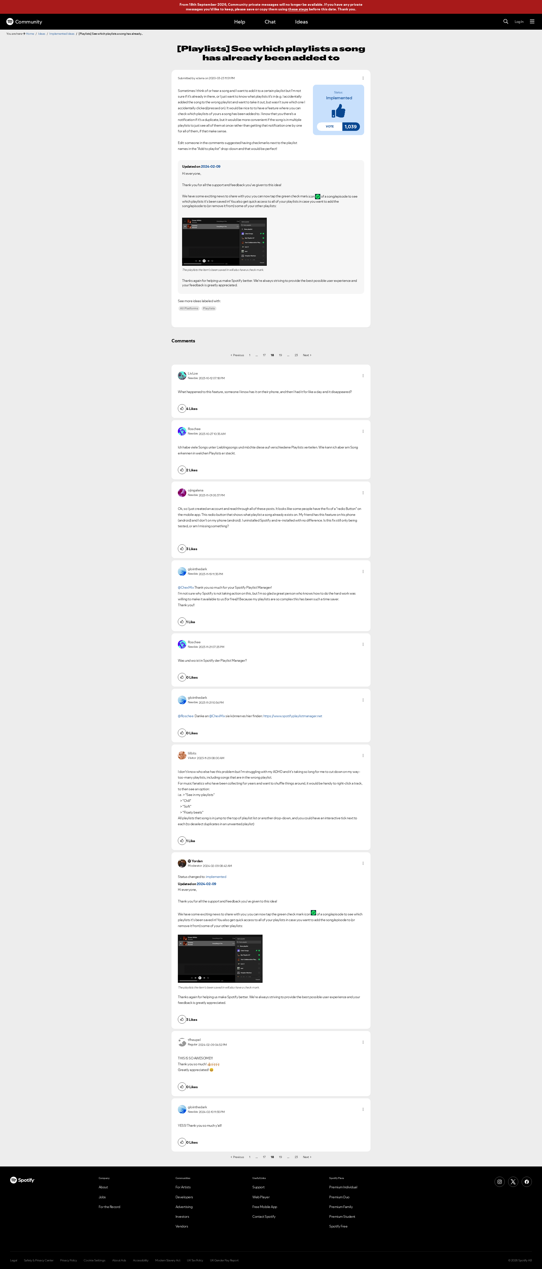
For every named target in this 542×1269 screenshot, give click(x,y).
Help (239, 21)
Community (28, 21)
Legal (13, 1260)
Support (258, 1187)
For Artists (183, 1187)
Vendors (182, 1226)
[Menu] (532, 22)
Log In (519, 21)
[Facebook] (527, 1182)
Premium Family (341, 1206)
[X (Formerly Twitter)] (513, 1182)
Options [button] (363, 78)
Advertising (184, 1206)
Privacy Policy (68, 1260)
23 (296, 355)
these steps (298, 9)
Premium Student (342, 1216)
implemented (339, 98)
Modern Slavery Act (167, 1260)
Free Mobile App (264, 1206)
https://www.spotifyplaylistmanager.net (292, 716)
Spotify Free (338, 1226)
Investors (182, 1216)
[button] (329, 126)
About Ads (119, 1260)
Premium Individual (343, 1187)
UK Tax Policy (195, 1260)
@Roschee (186, 716)
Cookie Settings (94, 1260)
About (103, 1187)
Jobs (102, 1197)
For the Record (109, 1206)
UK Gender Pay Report (224, 1260)
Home (30, 34)
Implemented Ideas (62, 34)
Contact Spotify (264, 1216)
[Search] (505, 21)
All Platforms (189, 308)
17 (264, 355)
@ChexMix (186, 587)
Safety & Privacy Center (39, 1260)
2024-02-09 (210, 166)
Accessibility (141, 1260)
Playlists (209, 308)
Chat (270, 21)
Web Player (261, 1197)
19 (280, 355)
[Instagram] (500, 1182)
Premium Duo (339, 1197)
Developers (184, 1197)
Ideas (301, 21)
